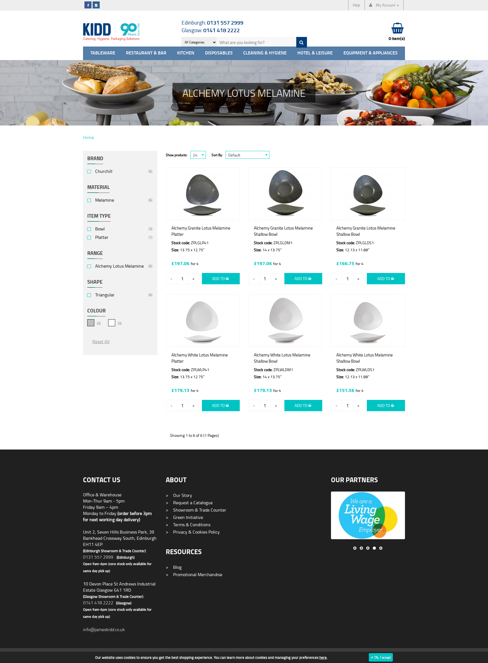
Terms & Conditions (188, 524)
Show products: (177, 155)
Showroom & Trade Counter (196, 510)
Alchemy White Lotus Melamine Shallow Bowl (282, 358)
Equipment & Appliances (370, 53)
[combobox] (198, 155)
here (323, 657)
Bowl (100, 228)
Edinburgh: (212, 22)
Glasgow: (211, 30)
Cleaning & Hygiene (265, 53)
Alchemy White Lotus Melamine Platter (199, 358)
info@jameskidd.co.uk (104, 629)
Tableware (102, 53)
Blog (174, 567)
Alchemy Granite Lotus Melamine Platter (200, 231)
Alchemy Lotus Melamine (119, 266)
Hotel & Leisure (315, 53)
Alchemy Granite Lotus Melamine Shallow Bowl (283, 231)
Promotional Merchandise (194, 574)
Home (88, 137)
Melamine (104, 200)
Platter (101, 237)
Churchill (103, 171)
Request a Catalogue (189, 502)
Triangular (105, 294)
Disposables (219, 53)
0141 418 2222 (98, 603)
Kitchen (185, 53)
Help (356, 5)
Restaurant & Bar (146, 53)
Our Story (179, 495)
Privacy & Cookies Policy (193, 532)
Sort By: (217, 155)
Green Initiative (184, 517)
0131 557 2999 (98, 557)
